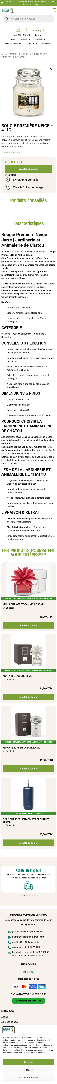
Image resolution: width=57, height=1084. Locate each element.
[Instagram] (32, 972)
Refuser (29, 1069)
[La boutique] (18, 30)
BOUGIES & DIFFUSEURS (13, 599)
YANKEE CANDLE (10, 152)
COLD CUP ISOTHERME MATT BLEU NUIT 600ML (26, 820)
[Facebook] (25, 972)
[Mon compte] (27, 30)
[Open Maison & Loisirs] (20, 44)
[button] (50, 69)
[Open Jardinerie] (29, 39)
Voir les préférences (28, 1077)
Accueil (4, 54)
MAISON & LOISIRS (19, 54)
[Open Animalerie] (44, 39)
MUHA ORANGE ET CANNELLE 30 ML (23, 604)
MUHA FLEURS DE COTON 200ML (21, 747)
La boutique (17, 35)
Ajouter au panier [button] (28, 625)
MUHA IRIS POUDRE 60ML (17, 675)
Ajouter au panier (28, 169)
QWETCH (39, 814)
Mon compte (27, 35)
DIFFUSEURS (26, 599)
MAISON (34, 54)
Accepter (28, 1062)
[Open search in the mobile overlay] (28, 19)
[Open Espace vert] (36, 44)
